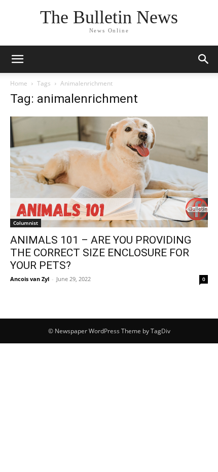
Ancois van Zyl (29, 279)
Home (18, 83)
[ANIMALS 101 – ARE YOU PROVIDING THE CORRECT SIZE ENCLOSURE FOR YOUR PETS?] (109, 171)
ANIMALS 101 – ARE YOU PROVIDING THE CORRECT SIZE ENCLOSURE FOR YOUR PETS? (100, 252)
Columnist (25, 222)
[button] (17, 59)
